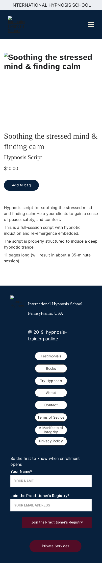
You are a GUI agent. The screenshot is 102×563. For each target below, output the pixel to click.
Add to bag (21, 185)
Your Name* (21, 471)
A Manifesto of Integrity (51, 430)
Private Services (55, 546)
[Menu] (91, 24)
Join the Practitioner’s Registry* (39, 495)
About (51, 392)
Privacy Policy (51, 441)
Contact (51, 405)
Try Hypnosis (51, 381)
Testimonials (51, 356)
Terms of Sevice (50, 417)
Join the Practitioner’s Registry (57, 522)
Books (51, 368)
